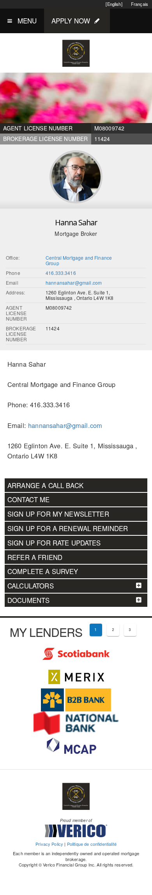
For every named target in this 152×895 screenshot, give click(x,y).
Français (139, 4)
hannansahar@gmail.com (74, 282)
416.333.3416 (61, 272)
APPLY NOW (70, 20)
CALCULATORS (30, 585)
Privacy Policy (49, 844)
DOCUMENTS (28, 600)
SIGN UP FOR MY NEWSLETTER (58, 514)
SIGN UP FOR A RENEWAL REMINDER (67, 528)
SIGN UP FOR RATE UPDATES (54, 542)
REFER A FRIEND (34, 557)
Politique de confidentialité (92, 844)
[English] (114, 4)
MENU (27, 20)
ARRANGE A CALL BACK (45, 485)
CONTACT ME (28, 499)
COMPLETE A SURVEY (42, 571)
